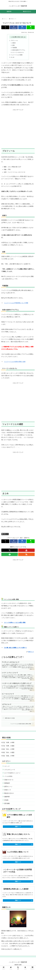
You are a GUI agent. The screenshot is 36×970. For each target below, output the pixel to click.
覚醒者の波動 (18, 964)
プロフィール (14, 40)
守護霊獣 (14, 47)
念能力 (14, 43)
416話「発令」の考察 (7, 749)
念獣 (13, 45)
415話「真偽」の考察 (7, 755)
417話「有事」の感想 (7, 746)
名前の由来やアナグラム (18, 50)
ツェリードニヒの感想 (16, 54)
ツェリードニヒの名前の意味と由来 (14, 361)
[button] (32, 503)
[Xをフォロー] (9, 550)
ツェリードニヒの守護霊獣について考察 (16, 303)
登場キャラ (5, 534)
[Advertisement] (18, 129)
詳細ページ (18, 826)
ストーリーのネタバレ (18, 52)
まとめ (12, 57)
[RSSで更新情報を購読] (26, 554)
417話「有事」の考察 (7, 742)
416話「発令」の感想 (7, 752)
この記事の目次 (16, 37)
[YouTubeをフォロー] (26, 550)
